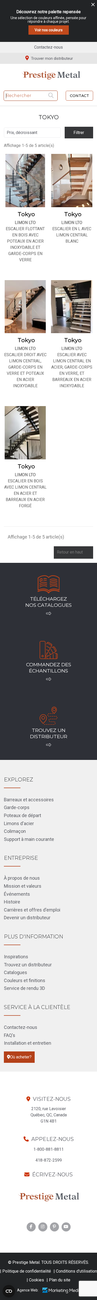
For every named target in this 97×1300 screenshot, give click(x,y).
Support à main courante (29, 839)
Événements (17, 894)
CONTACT (79, 95)
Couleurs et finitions (24, 980)
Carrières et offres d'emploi (32, 910)
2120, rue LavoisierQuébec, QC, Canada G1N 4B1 (49, 1115)
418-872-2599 (48, 1160)
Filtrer (78, 132)
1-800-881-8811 (48, 1149)
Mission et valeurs (22, 886)
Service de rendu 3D (24, 988)
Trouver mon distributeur (51, 58)
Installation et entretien (27, 1043)
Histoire (12, 902)
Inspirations (16, 956)
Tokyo (26, 214)
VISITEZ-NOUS (52, 1099)
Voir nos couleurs (49, 30)
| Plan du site (58, 1279)
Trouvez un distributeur (28, 964)
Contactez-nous (48, 47)
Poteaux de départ (22, 815)
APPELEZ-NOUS (52, 1139)
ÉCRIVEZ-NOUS (52, 1174)
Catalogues (15, 972)
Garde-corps (16, 807)
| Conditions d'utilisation (75, 1271)
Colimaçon (15, 831)
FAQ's (9, 1035)
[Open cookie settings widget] (9, 1291)
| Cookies (35, 1279)
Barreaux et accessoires (29, 799)
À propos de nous (22, 878)
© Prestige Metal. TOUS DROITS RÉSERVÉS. (48, 1262)
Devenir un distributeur (27, 917)
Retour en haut (73, 552)
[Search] (52, 96)
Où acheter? (21, 1057)
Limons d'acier (19, 823)
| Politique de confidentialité (25, 1271)
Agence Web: (28, 1290)
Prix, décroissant (32, 132)
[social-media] (31, 1227)
